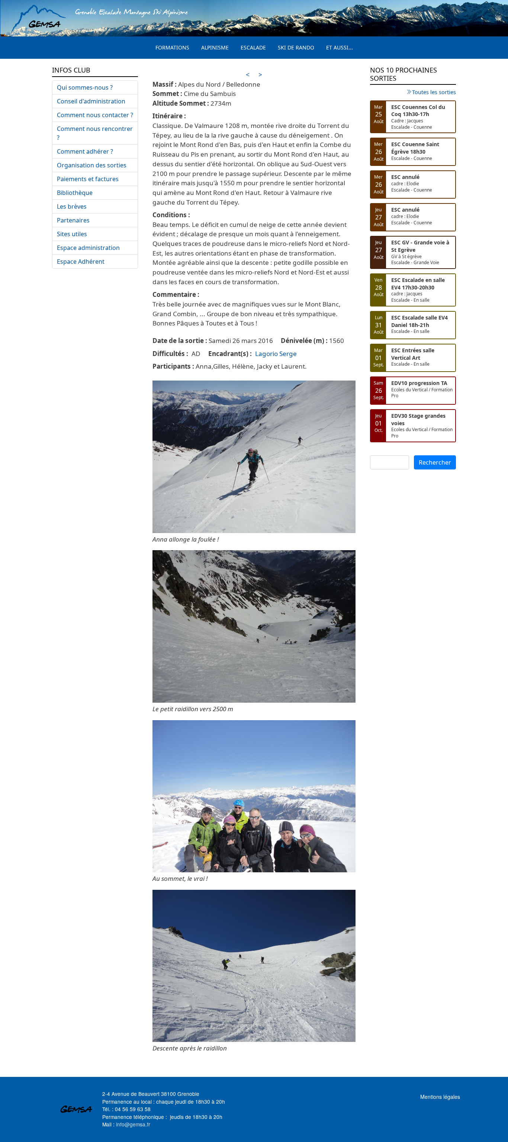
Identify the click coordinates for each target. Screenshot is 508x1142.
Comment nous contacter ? (95, 115)
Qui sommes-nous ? (85, 87)
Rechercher (435, 462)
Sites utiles (72, 234)
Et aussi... (339, 47)
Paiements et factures (88, 179)
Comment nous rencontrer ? (95, 133)
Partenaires (73, 220)
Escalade (253, 47)
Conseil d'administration (91, 101)
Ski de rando (296, 47)
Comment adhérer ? (85, 151)
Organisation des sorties (91, 165)
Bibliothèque (75, 193)
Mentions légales (440, 1096)
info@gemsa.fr (133, 1124)
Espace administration (88, 248)
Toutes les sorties (434, 92)
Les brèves (72, 206)
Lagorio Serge (276, 353)
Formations (172, 47)
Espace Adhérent (81, 261)
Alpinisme (215, 47)
